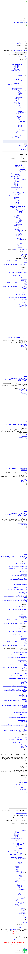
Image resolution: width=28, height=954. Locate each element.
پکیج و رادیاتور (21, 170)
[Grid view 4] (25, 257)
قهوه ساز (17, 98)
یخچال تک (20, 126)
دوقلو (21, 128)
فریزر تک (20, 125)
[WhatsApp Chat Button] (25, 951)
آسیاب (20, 93)
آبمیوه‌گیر (17, 100)
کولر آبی (17, 77)
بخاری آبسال (16, 194)
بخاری (20, 80)
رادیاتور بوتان (16, 178)
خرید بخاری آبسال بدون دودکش (9, 195)
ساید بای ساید (19, 127)
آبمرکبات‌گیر (16, 102)
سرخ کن (20, 91)
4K (18, 71)
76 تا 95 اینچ (16, 65)
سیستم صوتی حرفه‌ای (17, 88)
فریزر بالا (20, 122)
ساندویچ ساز (19, 109)
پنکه (21, 85)
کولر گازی (17, 79)
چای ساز (17, 99)
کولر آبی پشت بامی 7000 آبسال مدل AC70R (15, 645)
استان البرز (22, 169)
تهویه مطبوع (19, 76)
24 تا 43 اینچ (16, 69)
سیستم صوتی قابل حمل (16, 89)
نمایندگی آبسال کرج (23, 777)
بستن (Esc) (25, 151)
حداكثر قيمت (6, 157)
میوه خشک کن (18, 103)
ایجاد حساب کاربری (21, 42)
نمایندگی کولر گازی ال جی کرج (20, 787)
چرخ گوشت (19, 94)
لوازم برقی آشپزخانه (20, 209)
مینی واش (19, 116)
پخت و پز (20, 212)
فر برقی (20, 111)
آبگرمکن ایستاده (18, 131)
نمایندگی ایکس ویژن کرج (21, 784)
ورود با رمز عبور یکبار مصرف (21, 52)
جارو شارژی (19, 118)
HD (18, 74)
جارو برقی (19, 117)
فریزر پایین (19, 123)
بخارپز (20, 107)
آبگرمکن (23, 163)
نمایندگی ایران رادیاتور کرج (21, 779)
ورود (26, 47)
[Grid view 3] (26, 257)
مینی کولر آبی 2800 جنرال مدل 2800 (17, 337)
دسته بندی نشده (21, 204)
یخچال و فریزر (21, 239)
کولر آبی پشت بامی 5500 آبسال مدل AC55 (15, 623)
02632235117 (16, 22)
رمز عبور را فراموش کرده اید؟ (20, 50)
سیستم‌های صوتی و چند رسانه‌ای (17, 206)
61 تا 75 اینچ (16, 66)
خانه (26, 249)
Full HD (17, 72)
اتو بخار (20, 120)
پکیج (21, 135)
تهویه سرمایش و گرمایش (19, 191)
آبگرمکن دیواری (18, 132)
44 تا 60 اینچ (16, 67)
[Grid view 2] (23, 257)
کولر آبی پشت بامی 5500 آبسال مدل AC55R (15, 667)
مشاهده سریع (24, 280)
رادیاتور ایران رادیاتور (14, 176)
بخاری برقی (16, 81)
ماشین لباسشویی (18, 114)
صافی (13, 158)
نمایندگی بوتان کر (23, 782)
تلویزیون (23, 179)
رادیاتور (20, 175)
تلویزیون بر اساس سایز (17, 64)
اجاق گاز (20, 105)
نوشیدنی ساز (19, 97)
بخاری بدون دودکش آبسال (13, 84)
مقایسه (23, 912)
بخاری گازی (16, 83)
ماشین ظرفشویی (18, 113)
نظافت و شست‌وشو (20, 230)
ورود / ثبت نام (22, 913)
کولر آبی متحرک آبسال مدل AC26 (18, 579)
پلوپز (21, 108)
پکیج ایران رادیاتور (15, 137)
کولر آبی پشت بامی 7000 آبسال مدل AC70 (15, 264)
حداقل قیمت (24, 157)
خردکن (20, 95)
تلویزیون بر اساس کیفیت (16, 70)
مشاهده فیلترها (24, 254)
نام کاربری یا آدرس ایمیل (21, 45)
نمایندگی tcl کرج (23, 789)
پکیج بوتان (17, 136)
